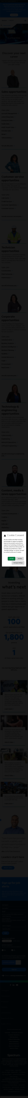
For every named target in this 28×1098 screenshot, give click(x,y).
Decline (20, 558)
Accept (11, 558)
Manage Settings (17, 563)
